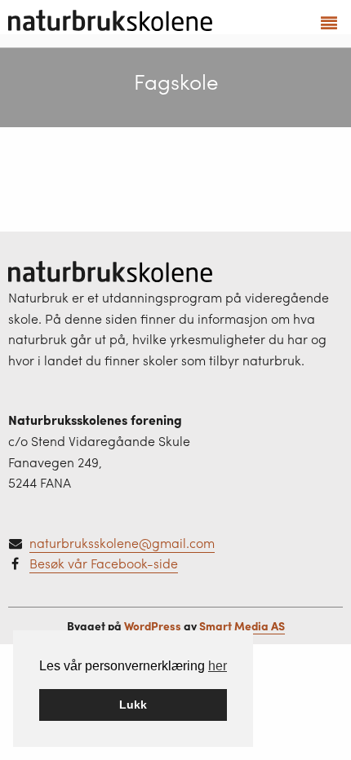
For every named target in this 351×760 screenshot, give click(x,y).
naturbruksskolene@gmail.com (122, 542)
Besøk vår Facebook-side (103, 563)
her (217, 666)
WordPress (152, 625)
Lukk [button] (133, 704)
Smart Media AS (242, 625)
